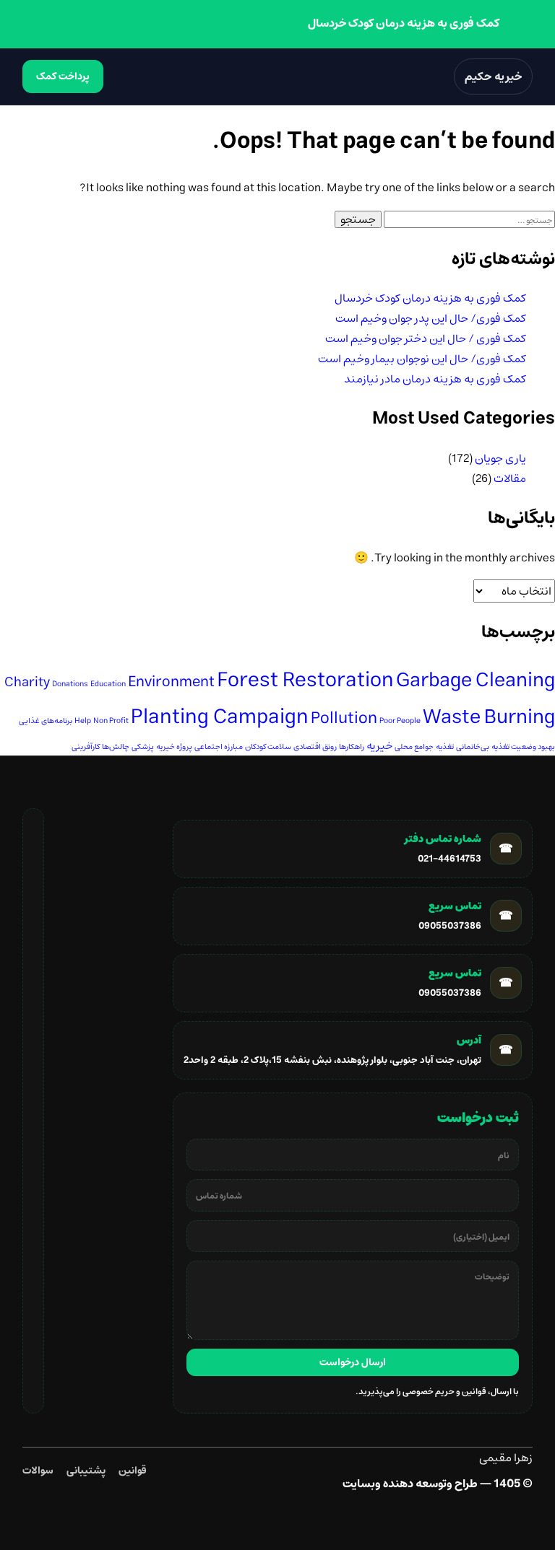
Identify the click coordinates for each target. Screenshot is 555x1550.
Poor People (400, 720)
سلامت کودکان (268, 746)
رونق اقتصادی (315, 746)
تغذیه (445, 746)
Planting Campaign (220, 717)
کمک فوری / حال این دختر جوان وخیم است (425, 338)
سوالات (37, 1470)
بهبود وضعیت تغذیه (523, 746)
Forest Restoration (305, 680)
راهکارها (351, 746)
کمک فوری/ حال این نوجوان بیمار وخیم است (422, 359)
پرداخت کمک (63, 76)
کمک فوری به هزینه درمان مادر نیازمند (435, 379)
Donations (70, 684)
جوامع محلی (414, 746)
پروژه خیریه (174, 746)
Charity (27, 682)
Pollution (344, 718)
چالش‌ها (115, 746)
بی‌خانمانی (472, 746)
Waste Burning (489, 717)
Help (82, 720)
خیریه (379, 746)
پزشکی (143, 746)
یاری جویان (500, 458)
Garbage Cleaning (475, 680)
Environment (171, 681)
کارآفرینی (86, 746)
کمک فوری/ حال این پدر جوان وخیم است (430, 318)
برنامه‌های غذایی (45, 720)
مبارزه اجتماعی (218, 746)
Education (108, 684)
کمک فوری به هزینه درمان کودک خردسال (430, 298)
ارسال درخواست (352, 1362)
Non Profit (111, 720)
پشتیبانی (86, 1470)
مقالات (510, 478)
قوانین (133, 1470)
